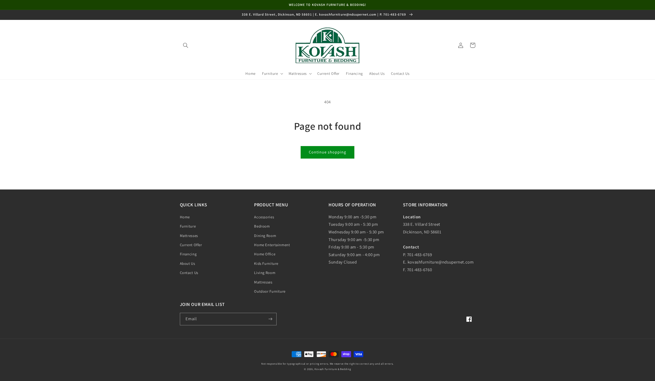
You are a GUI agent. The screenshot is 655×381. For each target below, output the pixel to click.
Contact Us (189, 272)
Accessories (264, 217)
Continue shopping (327, 152)
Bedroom (262, 226)
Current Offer (191, 244)
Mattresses (189, 235)
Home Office (264, 254)
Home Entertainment (272, 244)
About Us (187, 263)
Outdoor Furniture (270, 291)
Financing (188, 254)
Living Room (264, 272)
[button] (186, 45)
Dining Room (265, 235)
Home (185, 217)
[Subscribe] (270, 319)
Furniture (188, 226)
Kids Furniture (266, 263)
